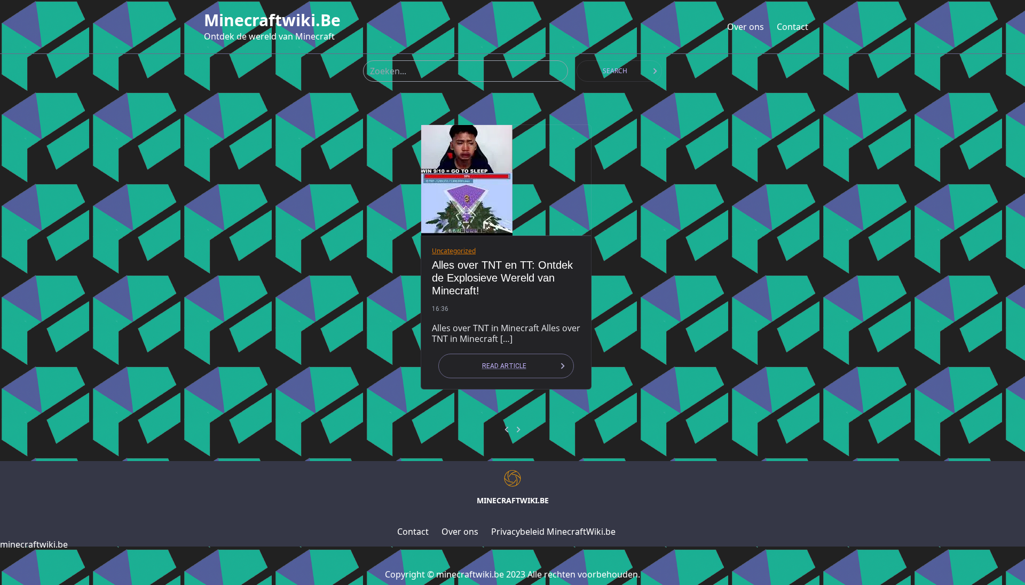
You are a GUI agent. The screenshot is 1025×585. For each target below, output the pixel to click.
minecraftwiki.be (272, 20)
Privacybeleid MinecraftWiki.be (553, 531)
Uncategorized (454, 250)
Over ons (745, 27)
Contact (792, 27)
